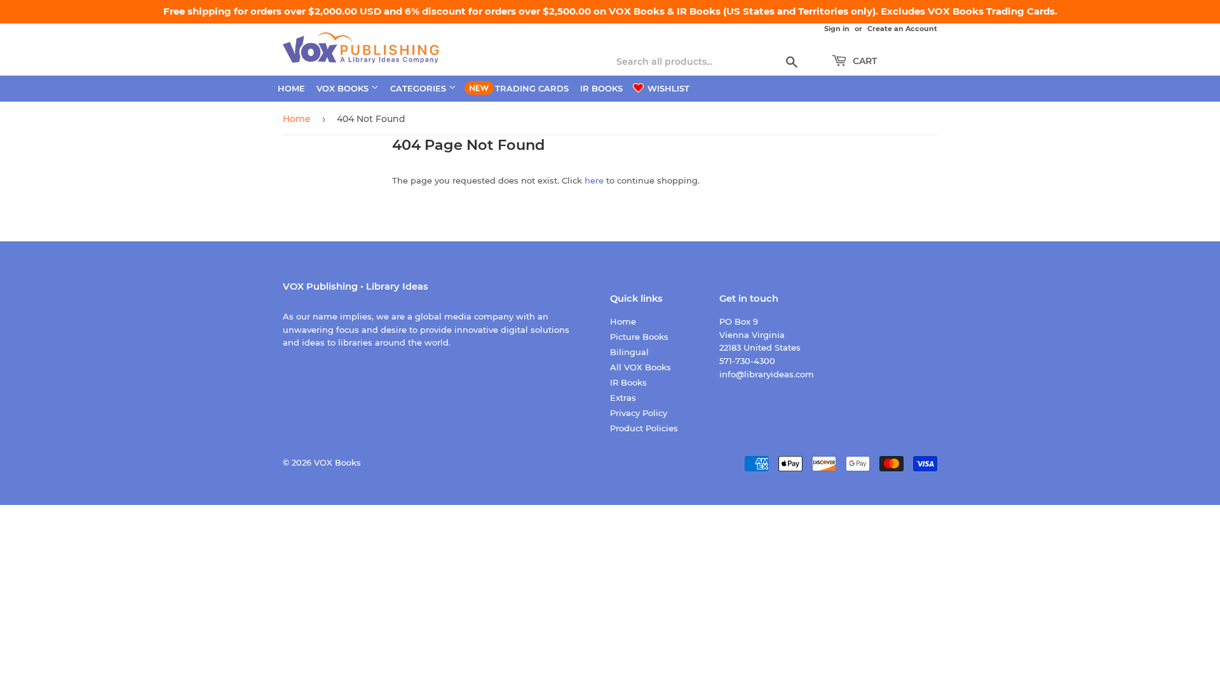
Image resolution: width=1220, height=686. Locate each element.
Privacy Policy (638, 413)
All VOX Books (640, 367)
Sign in (837, 28)
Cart (863, 61)
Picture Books (639, 337)
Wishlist (667, 88)
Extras (623, 398)
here (594, 180)
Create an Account (902, 28)
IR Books (601, 88)
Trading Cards (532, 88)
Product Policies (644, 428)
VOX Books (343, 88)
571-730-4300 (747, 361)
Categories (419, 88)
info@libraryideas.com (766, 374)
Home (291, 88)
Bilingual (629, 352)
